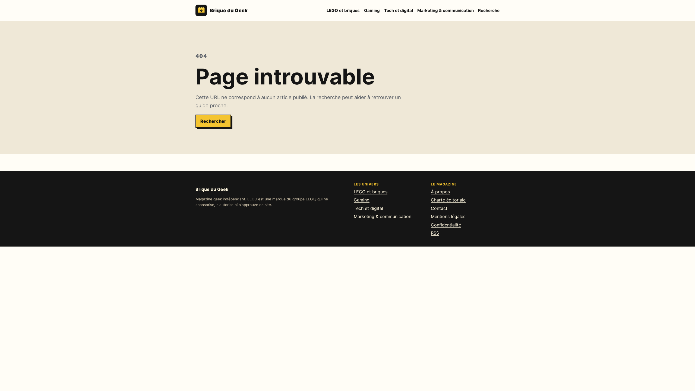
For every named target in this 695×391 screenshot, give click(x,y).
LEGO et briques (343, 10)
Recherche (489, 10)
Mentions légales (448, 216)
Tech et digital (398, 10)
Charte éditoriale (448, 200)
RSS (435, 233)
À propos (440, 191)
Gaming (372, 10)
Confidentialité (446, 225)
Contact (439, 208)
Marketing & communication (445, 10)
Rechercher (213, 121)
